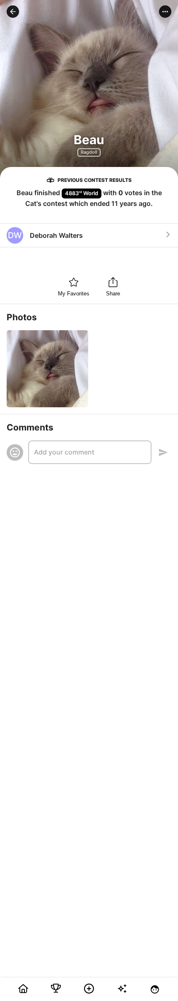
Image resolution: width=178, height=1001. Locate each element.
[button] (12, 11)
